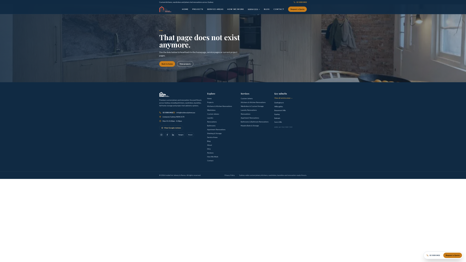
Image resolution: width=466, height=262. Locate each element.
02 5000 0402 (301, 2)
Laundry (210, 118)
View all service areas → (283, 98)
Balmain (277, 118)
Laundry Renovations (249, 110)
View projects (185, 64)
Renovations (212, 122)
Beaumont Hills (280, 110)
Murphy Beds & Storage (250, 126)
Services (253, 9)
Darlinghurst (279, 103)
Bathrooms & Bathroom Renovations (255, 122)
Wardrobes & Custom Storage (252, 106)
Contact (279, 9)
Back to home (167, 64)
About (209, 145)
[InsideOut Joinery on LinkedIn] (173, 135)
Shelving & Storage (214, 133)
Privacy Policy (230, 175)
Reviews (210, 153)
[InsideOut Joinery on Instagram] (161, 135)
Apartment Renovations (216, 129)
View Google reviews (172, 128)
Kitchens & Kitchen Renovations (219, 106)
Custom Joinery (213, 114)
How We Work (235, 9)
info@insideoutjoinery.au (185, 112)
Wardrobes (211, 110)
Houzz (190, 135)
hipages (180, 135)
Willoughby (278, 106)
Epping (277, 114)
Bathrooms (211, 126)
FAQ (209, 149)
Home (185, 9)
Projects (197, 9)
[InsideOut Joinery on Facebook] (167, 135)
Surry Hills (278, 122)
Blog (267, 9)
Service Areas (215, 9)
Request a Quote (297, 9)
